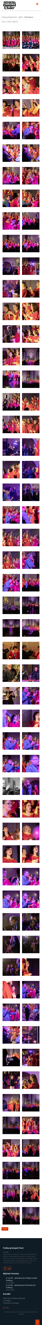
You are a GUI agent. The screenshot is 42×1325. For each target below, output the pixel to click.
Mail (7, 1307)
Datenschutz (33, 1312)
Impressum (24, 1312)
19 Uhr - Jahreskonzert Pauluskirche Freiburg (21, 1286)
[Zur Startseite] (17, 5)
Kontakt (21, 1314)
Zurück (5, 1229)
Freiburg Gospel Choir (9, 17)
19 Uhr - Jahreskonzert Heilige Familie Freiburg (21, 1279)
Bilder (21, 17)
